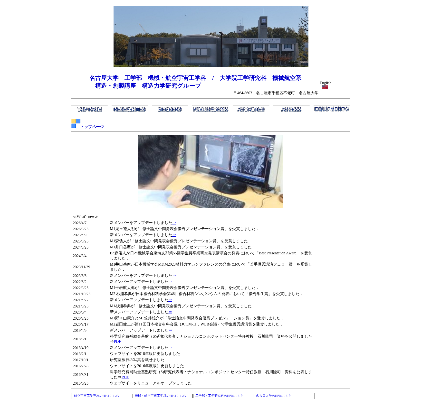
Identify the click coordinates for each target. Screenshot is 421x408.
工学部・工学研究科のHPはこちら (219, 396)
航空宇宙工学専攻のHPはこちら (96, 396)
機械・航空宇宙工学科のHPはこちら (160, 396)
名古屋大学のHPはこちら (274, 396)
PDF (117, 341)
